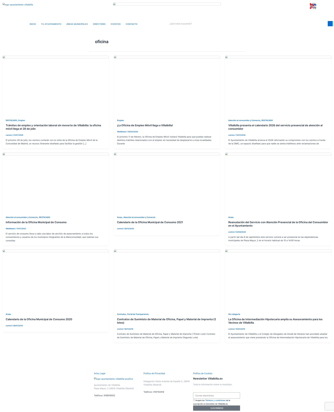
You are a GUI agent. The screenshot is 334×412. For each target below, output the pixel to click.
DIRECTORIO (99, 24)
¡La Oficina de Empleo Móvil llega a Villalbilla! (145, 125)
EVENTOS (116, 24)
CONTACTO (131, 24)
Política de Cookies (202, 373)
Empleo (21, 120)
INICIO (33, 24)
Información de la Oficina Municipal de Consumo (36, 222)
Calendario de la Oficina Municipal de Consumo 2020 (39, 319)
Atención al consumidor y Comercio (244, 120)
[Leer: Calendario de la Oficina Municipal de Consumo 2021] (167, 182)
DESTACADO (11, 120)
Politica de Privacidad (154, 373)
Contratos (121, 314)
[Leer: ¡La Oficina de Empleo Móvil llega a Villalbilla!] (167, 85)
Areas (119, 217)
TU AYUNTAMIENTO (51, 24)
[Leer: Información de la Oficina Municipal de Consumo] (56, 182)
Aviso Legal (99, 373)
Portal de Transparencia (137, 314)
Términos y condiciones (215, 400)
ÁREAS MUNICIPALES (77, 24)
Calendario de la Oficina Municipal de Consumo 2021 (150, 222)
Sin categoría (234, 314)
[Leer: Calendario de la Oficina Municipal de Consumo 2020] (56, 279)
